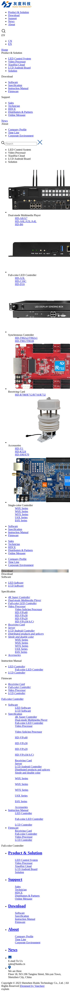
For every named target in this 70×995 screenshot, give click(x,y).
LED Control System (19, 58)
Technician (14, 105)
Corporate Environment (20, 135)
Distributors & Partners (20, 112)
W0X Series (21, 639)
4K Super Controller (19, 597)
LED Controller (16, 666)
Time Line (13, 132)
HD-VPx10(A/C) (24, 621)
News (11, 21)
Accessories (14, 655)
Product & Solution (18, 12)
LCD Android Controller (21, 630)
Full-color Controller (19, 687)
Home (4, 49)
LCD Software (16, 585)
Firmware (13, 91)
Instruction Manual (18, 88)
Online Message (16, 115)
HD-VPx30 (21, 615)
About (11, 24)
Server (11, 627)
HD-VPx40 (21, 612)
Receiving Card (16, 624)
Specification (15, 85)
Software (13, 82)
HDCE (12, 108)
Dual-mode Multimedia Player (24, 600)
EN (10, 44)
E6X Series (21, 652)
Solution (12, 70)
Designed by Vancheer (32, 986)
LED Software (15, 582)
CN (10, 41)
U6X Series (21, 649)
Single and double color (21, 636)
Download (14, 15)
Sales (11, 102)
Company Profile (17, 129)
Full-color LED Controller (22, 603)
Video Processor (17, 61)
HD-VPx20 (21, 618)
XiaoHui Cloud (16, 64)
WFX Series (21, 645)
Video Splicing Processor (28, 609)
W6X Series (21, 642)
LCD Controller (16, 672)
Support (12, 18)
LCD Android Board (19, 67)
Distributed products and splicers (26, 633)
